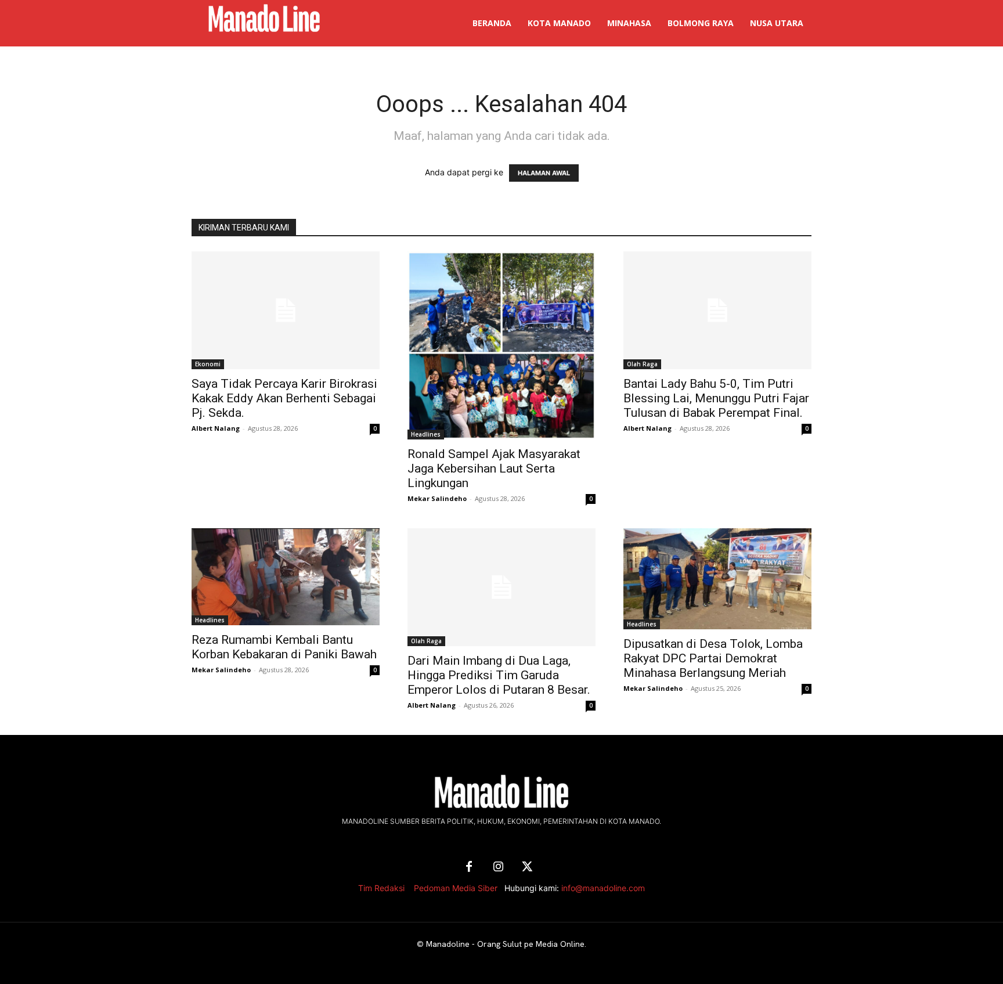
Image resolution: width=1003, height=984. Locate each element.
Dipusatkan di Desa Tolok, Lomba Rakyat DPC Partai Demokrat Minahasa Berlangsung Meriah (713, 658)
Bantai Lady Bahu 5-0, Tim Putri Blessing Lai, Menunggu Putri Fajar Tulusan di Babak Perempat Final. (716, 398)
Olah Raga (642, 364)
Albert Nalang (216, 428)
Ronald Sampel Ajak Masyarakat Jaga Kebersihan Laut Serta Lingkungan (493, 468)
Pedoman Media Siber (455, 888)
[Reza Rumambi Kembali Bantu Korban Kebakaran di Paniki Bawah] (286, 576)
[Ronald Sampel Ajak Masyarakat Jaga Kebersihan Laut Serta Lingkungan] (501, 345)
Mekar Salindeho (437, 498)
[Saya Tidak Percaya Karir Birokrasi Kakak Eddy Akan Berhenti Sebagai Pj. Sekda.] (286, 310)
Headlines (426, 434)
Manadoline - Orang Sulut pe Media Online (505, 944)
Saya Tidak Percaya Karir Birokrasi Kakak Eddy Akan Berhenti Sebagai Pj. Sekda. (284, 398)
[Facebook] (469, 867)
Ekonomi (208, 364)
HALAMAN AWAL (544, 173)
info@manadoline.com (603, 888)
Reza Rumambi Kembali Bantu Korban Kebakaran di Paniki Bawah (284, 647)
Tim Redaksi (381, 888)
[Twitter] (527, 867)
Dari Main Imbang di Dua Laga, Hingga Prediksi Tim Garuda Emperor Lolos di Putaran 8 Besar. (498, 675)
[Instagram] (498, 867)
